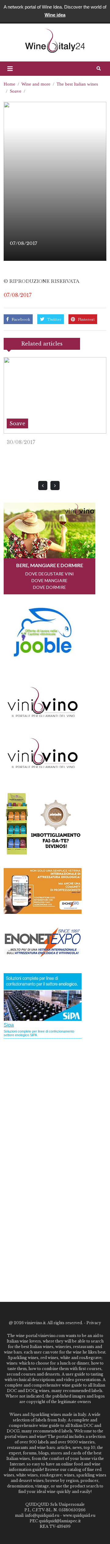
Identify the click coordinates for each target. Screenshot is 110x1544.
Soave (15, 91)
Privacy (93, 1323)
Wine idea (55, 14)
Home (9, 84)
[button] (10, 69)
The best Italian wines (77, 84)
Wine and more (35, 84)
